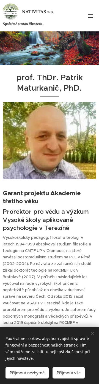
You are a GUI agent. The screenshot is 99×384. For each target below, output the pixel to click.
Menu (90, 15)
